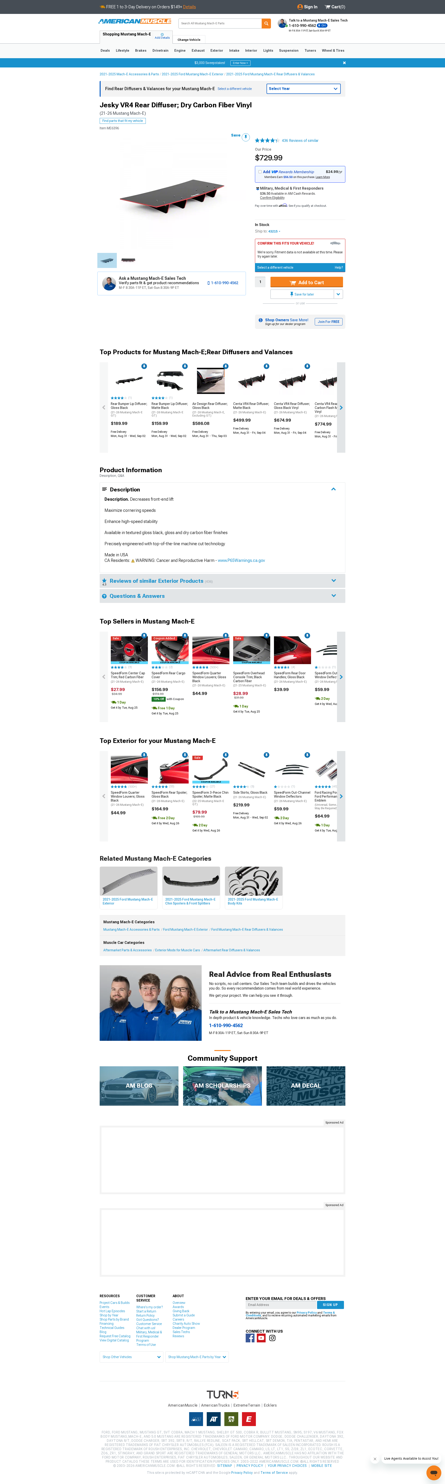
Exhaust (198, 50)
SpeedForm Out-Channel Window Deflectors (333, 677)
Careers (178, 1319)
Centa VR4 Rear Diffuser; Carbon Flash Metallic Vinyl (333, 410)
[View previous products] (104, 407)
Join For (329, 322)
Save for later (304, 294)
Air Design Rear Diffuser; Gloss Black (210, 409)
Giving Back (181, 1311)
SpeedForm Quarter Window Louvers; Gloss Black (209, 679)
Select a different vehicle (275, 267)
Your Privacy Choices (287, 1466)
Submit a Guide (184, 1315)
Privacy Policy (307, 1312)
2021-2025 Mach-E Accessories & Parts (129, 74)
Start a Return (146, 1311)
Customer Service (149, 1324)
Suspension (289, 50)
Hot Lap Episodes (112, 1311)
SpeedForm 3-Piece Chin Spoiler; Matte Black (210, 798)
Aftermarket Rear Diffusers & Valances (231, 950)
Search (266, 24)
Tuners (310, 50)
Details (189, 6)
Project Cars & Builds (115, 1303)
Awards (178, 1307)
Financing (107, 1323)
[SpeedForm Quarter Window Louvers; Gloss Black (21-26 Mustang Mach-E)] (210, 650)
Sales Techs (181, 1332)
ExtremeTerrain (246, 1405)
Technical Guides (112, 1328)
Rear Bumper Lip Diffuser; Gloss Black (129, 409)
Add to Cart (310, 282)
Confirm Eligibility (272, 198)
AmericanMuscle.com (134, 21)
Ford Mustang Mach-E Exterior (185, 929)
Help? (339, 267)
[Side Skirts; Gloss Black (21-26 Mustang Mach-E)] (251, 769)
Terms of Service (274, 1472)
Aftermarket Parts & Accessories (127, 950)
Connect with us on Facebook (250, 1338)
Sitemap (224, 1466)
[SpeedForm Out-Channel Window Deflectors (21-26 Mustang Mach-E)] (333, 650)
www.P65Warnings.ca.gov (241, 560)
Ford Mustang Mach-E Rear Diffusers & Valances (247, 929)
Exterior (216, 50)
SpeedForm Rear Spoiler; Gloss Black (169, 797)
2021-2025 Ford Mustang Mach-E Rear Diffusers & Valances (270, 74)
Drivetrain (160, 50)
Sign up (330, 1305)
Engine (180, 50)
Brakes (140, 50)
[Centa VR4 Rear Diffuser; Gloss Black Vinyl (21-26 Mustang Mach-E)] (292, 381)
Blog (103, 1332)
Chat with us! (145, 1328)
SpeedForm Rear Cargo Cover (168, 677)
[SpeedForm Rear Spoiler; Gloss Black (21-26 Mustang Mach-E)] (170, 769)
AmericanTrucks (215, 1405)
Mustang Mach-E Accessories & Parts (131, 929)
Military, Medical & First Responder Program (149, 1336)
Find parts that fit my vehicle (122, 121)
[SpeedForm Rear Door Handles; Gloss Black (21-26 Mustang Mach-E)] (292, 650)
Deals (105, 50)
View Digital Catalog (114, 1340)
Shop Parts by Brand (114, 1319)
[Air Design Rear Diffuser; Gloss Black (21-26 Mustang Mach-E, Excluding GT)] (210, 381)
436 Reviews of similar (300, 140)
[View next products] (341, 407)
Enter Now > (240, 63)
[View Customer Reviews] (267, 140)
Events (104, 1307)
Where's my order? (149, 1307)
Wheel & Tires (333, 50)
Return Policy (145, 1315)
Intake (234, 50)
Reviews (178, 1336)
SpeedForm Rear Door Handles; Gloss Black (290, 677)
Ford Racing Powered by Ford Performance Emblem (333, 800)
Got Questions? (147, 1320)
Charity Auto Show (186, 1323)
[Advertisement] (222, 1159)
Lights (268, 50)
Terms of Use (146, 1345)
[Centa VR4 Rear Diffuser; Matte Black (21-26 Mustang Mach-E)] (251, 381)
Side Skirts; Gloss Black (250, 795)
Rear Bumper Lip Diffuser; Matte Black (170, 409)
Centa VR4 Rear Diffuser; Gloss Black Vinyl (292, 408)
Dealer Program (184, 1328)
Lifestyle (122, 50)
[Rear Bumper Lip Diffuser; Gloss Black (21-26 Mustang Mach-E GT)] (129, 381)
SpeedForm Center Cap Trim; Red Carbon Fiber (128, 677)
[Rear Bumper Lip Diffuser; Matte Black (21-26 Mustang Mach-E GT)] (170, 381)
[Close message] (344, 62)
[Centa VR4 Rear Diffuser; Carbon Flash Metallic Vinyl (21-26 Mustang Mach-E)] (333, 381)
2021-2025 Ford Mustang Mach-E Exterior (192, 74)
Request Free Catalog (115, 1336)
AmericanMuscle (183, 1405)
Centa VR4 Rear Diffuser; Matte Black (251, 408)
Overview (179, 1303)
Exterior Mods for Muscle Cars (177, 950)
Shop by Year (109, 1315)
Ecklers (270, 1405)
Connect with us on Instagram (272, 1338)
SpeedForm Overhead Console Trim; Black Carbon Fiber (249, 679)
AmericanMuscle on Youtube (261, 1338)
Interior (251, 50)
